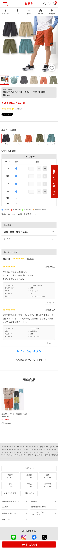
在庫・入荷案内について (28, 214)
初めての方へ (10, 476)
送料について (47, 476)
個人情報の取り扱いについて (12, 501)
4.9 (16, 109)
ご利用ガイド (29, 468)
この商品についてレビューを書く (29, 360)
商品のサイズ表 (8, 214)
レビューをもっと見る (29, 351)
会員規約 (34, 501)
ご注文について (29, 476)
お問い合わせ (29, 493)
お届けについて (10, 485)
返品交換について (47, 485)
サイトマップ (6, 519)
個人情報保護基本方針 (38, 507)
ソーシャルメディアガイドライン (38, 513)
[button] (53, 48)
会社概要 (5, 507)
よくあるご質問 (10, 493)
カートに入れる (29, 544)
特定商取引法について (9, 513)
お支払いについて (29, 485)
